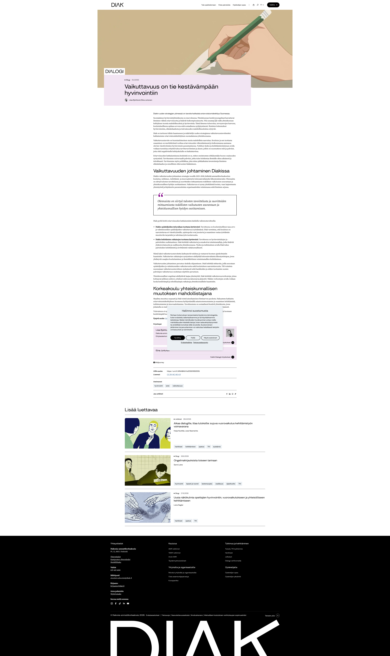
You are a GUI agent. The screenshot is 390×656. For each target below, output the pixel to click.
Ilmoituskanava (197, 615)
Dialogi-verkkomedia (233, 561)
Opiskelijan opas (239, 5)
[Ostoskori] (253, 5)
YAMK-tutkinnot (174, 553)
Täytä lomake (115, 594)
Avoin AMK (172, 557)
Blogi (128, 80)
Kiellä (193, 338)
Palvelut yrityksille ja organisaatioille (182, 573)
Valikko (272, 5)
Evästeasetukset (152, 615)
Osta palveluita (224, 5)
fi (261, 5)
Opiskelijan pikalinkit (233, 577)
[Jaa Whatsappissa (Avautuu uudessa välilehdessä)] (232, 394)
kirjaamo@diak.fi (117, 586)
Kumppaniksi (173, 581)
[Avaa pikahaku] (257, 5)
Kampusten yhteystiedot (120, 559)
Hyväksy (177, 338)
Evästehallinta (186, 342)
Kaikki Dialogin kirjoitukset (220, 357)
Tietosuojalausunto (200, 342)
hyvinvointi (159, 386)
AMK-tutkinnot (174, 549)
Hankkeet (229, 553)
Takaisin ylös (270, 616)
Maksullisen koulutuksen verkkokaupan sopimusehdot (225, 615)
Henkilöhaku (115, 562)
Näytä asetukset (210, 338)
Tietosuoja (166, 615)
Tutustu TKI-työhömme (234, 549)
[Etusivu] (117, 4)
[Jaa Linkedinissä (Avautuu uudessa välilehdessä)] (230, 394)
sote (167, 386)
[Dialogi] (114, 71)
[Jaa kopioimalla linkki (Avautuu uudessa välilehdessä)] (235, 394)
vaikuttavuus (178, 386)
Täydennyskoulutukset (177, 561)
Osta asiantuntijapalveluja (178, 577)
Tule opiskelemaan (208, 5)
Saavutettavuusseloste (180, 615)
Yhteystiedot (115, 556)
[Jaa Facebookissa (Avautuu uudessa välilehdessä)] (227, 394)
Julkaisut (228, 557)
